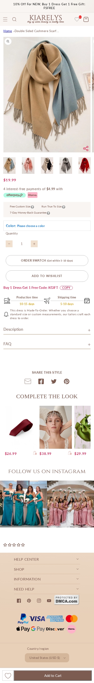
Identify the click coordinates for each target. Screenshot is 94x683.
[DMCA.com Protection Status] (66, 604)
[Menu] (5, 19)
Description (13, 329)
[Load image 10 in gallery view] (28, 165)
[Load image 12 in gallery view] (65, 165)
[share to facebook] (41, 382)
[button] (14, 19)
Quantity (12, 233)
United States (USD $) (44, 658)
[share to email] (28, 382)
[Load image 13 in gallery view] (84, 165)
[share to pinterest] (66, 382)
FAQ (7, 343)
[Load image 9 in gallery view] (9, 165)
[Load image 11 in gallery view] (47, 165)
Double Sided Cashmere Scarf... (37, 31)
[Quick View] (35, 453)
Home (7, 31)
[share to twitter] (54, 382)
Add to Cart (52, 675)
